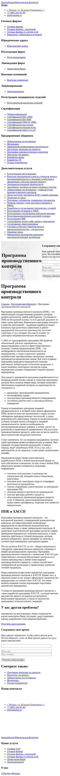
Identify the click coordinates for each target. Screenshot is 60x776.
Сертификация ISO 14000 (19, 117)
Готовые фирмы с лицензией (21, 29)
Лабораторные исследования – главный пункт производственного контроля (30, 191)
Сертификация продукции (20, 125)
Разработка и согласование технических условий (31, 208)
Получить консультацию (13, 624)
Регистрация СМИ (16, 218)
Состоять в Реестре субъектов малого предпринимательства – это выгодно (25, 228)
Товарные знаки (15, 232)
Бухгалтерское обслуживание (21, 174)
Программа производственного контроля (27, 152)
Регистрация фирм (16, 57)
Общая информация (17, 114)
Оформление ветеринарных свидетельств (27, 146)
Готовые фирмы (15, 26)
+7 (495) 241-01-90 (16, 707)
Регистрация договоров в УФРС (23, 211)
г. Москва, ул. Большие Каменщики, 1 (26, 704)
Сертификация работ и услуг (21, 130)
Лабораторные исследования (21, 141)
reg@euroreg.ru (14, 710)
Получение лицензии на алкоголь (23, 149)
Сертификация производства (21, 127)
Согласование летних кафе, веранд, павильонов (31, 221)
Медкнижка (13, 144)
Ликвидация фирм (16, 69)
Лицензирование (15, 91)
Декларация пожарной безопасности (25, 184)
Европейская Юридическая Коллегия (19, 2)
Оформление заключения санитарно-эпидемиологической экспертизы (25, 235)
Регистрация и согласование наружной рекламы (31, 213)
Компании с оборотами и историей (24, 34)
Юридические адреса (17, 46)
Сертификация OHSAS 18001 (22, 122)
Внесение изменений (17, 80)
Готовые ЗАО (13, 749)
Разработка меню (15, 157)
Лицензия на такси (16, 197)
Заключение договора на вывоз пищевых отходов (31, 187)
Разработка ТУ (14, 160)
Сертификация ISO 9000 (19, 119)
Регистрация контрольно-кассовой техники (28, 216)
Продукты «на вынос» (18, 154)
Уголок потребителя (17, 162)
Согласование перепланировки (22, 224)
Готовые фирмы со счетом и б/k (22, 32)
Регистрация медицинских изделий (24, 103)
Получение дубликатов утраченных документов (31, 200)
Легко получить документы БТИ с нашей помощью (32, 195)
